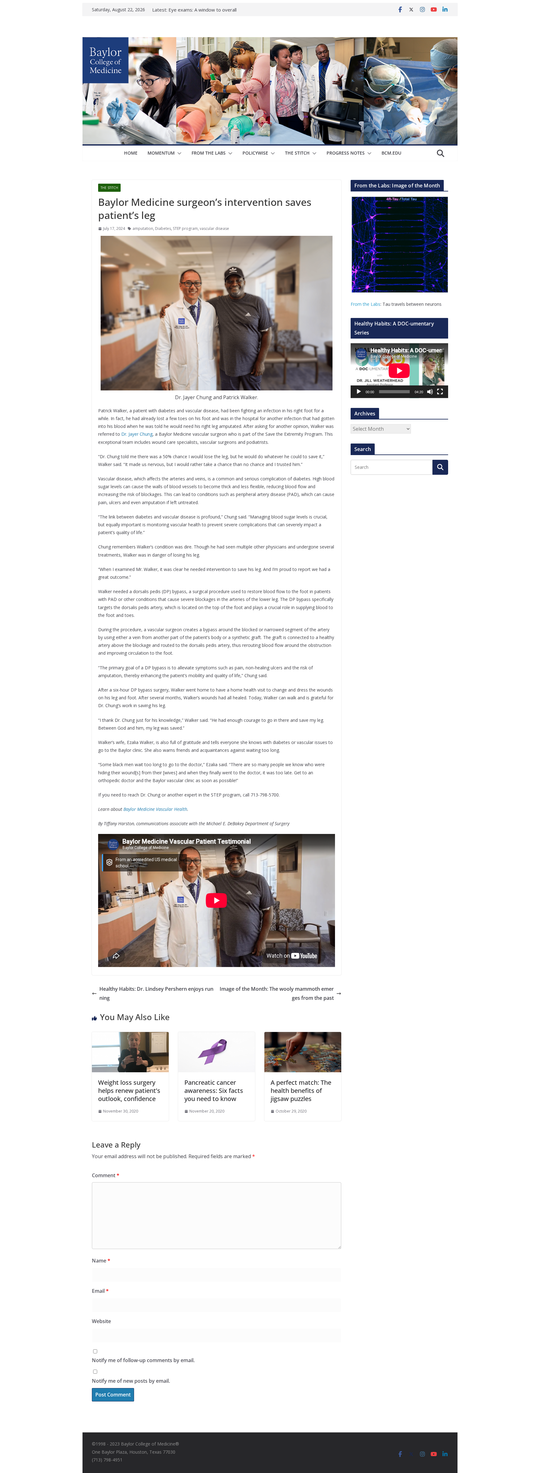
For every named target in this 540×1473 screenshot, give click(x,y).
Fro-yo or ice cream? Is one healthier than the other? (198, 6)
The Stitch (297, 153)
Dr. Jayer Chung (136, 434)
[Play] (359, 392)
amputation (142, 228)
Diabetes (163, 228)
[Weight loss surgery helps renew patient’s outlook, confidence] (130, 1036)
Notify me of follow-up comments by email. (143, 1360)
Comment (105, 1175)
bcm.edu (391, 153)
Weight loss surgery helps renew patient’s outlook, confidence (129, 1090)
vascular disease (214, 228)
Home (131, 153)
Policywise (255, 153)
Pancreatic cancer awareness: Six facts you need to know (213, 1090)
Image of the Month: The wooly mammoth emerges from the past (277, 993)
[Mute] (430, 392)
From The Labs (209, 153)
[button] (178, 153)
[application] (399, 370)
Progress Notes (346, 153)
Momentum (161, 153)
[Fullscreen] (440, 392)
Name (101, 1260)
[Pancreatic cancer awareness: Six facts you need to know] (216, 1036)
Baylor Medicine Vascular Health (155, 809)
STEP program (185, 228)
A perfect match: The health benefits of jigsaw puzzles (301, 1090)
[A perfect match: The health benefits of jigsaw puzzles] (302, 1036)
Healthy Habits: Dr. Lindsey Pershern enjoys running (156, 993)
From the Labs (365, 304)
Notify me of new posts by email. (131, 1380)
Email (100, 1290)
